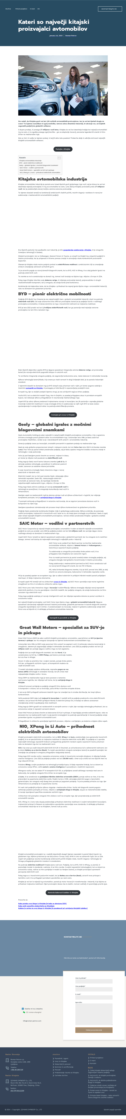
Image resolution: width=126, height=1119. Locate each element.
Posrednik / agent (61, 1058)
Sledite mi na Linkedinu (34, 1009)
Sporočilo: (78, 1002)
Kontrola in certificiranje (64, 1067)
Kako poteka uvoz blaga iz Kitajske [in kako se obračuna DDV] (42, 903)
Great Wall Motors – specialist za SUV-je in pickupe (36, 170)
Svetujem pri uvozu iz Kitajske (63, 415)
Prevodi (58, 1070)
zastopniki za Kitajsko (34, 388)
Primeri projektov (21, 9)
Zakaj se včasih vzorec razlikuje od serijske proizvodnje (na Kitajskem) (102, 1086)
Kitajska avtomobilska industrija (30, 160)
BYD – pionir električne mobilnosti (30, 163)
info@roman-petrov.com (32, 1021)
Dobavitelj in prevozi (62, 1064)
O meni (32, 9)
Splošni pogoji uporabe (112, 1110)
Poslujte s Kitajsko (63, 149)
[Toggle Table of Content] (58, 157)
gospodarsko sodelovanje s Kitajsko (77, 250)
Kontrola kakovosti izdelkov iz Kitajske (63, 893)
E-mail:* (78, 994)
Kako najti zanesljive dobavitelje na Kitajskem (36, 906)
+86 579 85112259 (17, 1091)
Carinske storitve (61, 1075)
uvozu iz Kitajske (60, 582)
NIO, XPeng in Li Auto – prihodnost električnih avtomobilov (39, 172)
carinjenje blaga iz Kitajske (50, 497)
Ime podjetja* (80, 986)
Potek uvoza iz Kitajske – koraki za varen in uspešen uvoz (102, 1091)
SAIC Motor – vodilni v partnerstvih (31, 168)
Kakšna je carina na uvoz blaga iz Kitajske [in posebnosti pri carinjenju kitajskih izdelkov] (52, 908)
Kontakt (93, 1063)
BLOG (90, 1067)
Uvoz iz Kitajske (61, 1061)
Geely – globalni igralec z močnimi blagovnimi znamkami (38, 165)
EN (39, 9)
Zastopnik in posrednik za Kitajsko (63, 618)
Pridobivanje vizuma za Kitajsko (67, 1073)
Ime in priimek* (80, 978)
